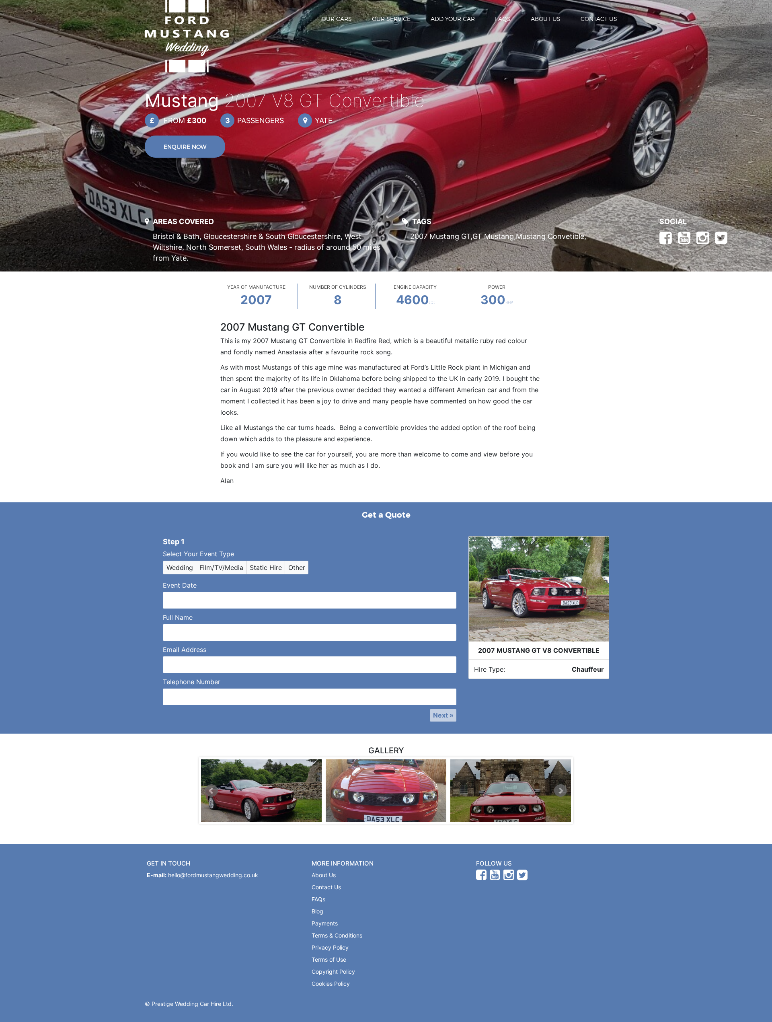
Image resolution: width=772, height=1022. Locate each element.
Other (296, 567)
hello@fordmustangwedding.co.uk (213, 875)
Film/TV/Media (221, 567)
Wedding (179, 567)
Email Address (184, 650)
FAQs (503, 18)
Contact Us (599, 18)
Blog (317, 911)
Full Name (178, 617)
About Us (546, 18)
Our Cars (337, 18)
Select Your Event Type (198, 554)
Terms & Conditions (337, 935)
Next (560, 790)
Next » (443, 715)
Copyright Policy (333, 971)
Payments (325, 923)
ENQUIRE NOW (185, 146)
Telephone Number (191, 682)
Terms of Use (329, 959)
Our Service (391, 18)
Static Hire (266, 567)
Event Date (180, 585)
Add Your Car (453, 18)
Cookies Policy (331, 983)
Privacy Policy (330, 947)
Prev (211, 790)
